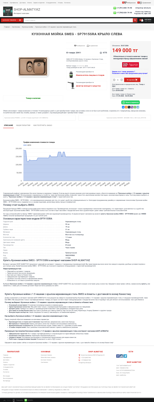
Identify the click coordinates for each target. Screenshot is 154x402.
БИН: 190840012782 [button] (122, 368)
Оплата (29, 2)
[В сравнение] (93, 46)
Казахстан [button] (84, 355)
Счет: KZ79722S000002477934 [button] (125, 370)
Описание (8, 125)
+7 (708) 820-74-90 (124, 13)
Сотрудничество (51, 2)
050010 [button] (95, 355)
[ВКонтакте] (123, 107)
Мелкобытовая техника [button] (48, 357)
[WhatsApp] (135, 107)
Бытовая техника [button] (46, 360)
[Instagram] (121, 356)
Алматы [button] (89, 355)
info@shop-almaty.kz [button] (85, 362)
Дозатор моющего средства (88, 86)
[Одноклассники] (126, 107)
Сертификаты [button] (7, 357)
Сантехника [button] (44, 362)
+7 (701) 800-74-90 (124, 8)
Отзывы (60, 2)
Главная (5, 2)
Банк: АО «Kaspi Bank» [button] (123, 373)
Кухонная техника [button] (46, 355)
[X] (129, 107)
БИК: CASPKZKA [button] (121, 375)
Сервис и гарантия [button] (8, 364)
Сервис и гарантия (39, 2)
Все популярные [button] (8, 378)
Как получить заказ (42, 125)
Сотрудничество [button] (8, 367)
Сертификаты (14, 2)
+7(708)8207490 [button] (86, 360)
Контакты (67, 2)
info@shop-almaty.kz (143, 8)
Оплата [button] (5, 362)
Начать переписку (132, 102)
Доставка (23, 2)
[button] (17, 400)
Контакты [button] (6, 372)
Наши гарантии (23, 125)
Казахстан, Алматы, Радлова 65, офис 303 (142, 12)
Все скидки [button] (6, 376)
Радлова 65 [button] (100, 355)
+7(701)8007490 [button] (86, 357)
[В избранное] (80, 46)
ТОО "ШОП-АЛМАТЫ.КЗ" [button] (123, 365)
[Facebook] (118, 356)
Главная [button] (5, 355)
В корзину (131, 80)
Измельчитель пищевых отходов (90, 75)
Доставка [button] (6, 360)
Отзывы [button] (5, 369)
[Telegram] (138, 107)
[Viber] (132, 107)
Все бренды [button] (6, 381)
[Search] (135, 20)
